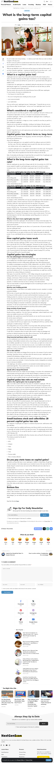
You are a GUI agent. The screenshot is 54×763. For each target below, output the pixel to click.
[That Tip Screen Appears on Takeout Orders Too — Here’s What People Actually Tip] (18, 635)
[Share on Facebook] (3, 63)
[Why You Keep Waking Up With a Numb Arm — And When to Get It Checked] (18, 644)
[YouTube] (6, 745)
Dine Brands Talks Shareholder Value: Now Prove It (20, 701)
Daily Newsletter (41, 749)
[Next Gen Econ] (11, 1)
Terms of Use (29, 760)
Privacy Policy (20, 760)
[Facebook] (21, 603)
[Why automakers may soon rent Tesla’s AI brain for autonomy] (47, 693)
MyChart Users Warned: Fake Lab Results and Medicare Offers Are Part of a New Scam (31, 652)
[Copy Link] (3, 70)
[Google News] (33, 621)
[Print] (3, 73)
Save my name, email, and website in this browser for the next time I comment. (19, 588)
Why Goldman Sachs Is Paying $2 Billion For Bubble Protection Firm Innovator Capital (33, 703)
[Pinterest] (21, 612)
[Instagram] (33, 612)
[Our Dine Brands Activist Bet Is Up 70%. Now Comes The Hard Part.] (7, 693)
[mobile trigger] (2, 1)
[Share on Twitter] (3, 67)
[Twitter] (33, 603)
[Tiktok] (21, 621)
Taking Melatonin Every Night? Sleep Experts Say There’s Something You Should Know (30, 670)
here (17, 501)
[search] (44, 1)
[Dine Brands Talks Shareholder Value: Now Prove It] (20, 693)
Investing (27, 10)
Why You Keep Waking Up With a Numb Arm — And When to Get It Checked (31, 643)
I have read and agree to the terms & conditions (19, 518)
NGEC (19, 25)
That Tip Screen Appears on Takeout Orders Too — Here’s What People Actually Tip (30, 634)
